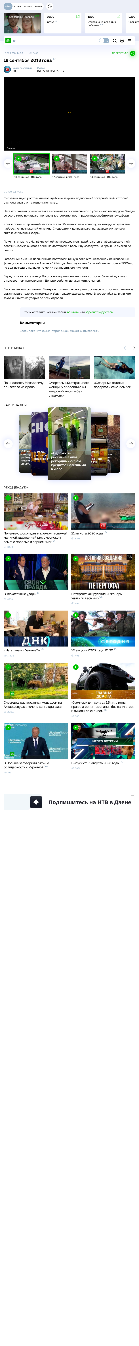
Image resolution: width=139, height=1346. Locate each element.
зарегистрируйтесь (99, 312)
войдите (73, 312)
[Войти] (122, 40)
